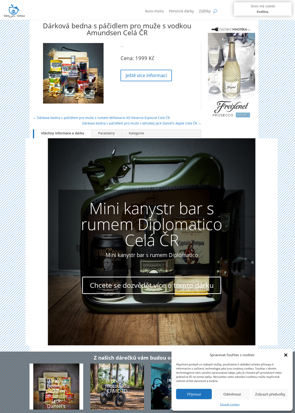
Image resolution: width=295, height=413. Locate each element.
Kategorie (136, 133)
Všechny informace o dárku (62, 133)
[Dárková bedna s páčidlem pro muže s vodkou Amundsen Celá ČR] (73, 102)
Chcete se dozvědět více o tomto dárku (152, 285)
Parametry (106, 133)
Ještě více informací (146, 75)
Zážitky (205, 11)
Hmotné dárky (181, 11)
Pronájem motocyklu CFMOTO (117, 385)
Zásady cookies (230, 404)
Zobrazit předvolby (270, 394)
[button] (285, 355)
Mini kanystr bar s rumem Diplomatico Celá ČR (151, 223)
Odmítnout (232, 394)
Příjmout (194, 394)
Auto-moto (154, 11)
